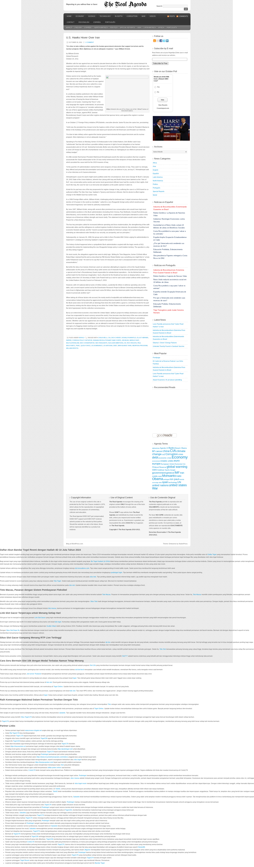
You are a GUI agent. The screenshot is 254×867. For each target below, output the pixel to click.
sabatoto (62, 713)
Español (97, 22)
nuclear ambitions (115, 343)
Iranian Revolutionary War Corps (107, 340)
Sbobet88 (141, 847)
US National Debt (110, 345)
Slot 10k (93, 665)
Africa (161, 28)
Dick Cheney (116, 337)
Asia (139, 28)
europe (156, 463)
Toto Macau (106, 594)
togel (74, 678)
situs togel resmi (81, 783)
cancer (158, 451)
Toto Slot (163, 649)
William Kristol (72, 348)
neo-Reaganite (101, 343)
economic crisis (164, 458)
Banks (172, 448)
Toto (109, 704)
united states (178, 485)
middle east (134, 340)
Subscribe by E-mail (163, 48)
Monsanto (169, 475)
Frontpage (156, 358)
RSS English (84, 22)
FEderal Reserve (159, 467)
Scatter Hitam (51, 626)
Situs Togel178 (26, 717)
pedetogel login (116, 572)
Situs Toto (93, 601)
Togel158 (44, 738)
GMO (154, 470)
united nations (160, 485)
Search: (159, 6)
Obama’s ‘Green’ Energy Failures (165, 343)
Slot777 (125, 656)
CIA (109, 337)
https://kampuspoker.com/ (44, 762)
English (78, 28)
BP (153, 451)
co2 (163, 454)
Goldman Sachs (163, 470)
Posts (172, 16)
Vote (162, 100)
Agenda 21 (164, 448)
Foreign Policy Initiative (82, 340)
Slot (62, 765)
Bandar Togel (100, 863)
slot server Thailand (34, 674)
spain (165, 482)
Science (91, 16)
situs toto (93, 577)
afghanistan (156, 448)
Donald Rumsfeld (129, 337)
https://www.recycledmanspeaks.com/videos (52, 757)
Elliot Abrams (142, 337)
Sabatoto (76, 797)
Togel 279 (19, 736)
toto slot (72, 585)
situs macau (75, 778)
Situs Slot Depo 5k (12, 630)
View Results (162, 105)
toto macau (52, 608)
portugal (166, 479)
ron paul (174, 479)
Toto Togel (57, 581)
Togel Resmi (24, 860)
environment (156, 461)
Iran (182, 472)
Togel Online (58, 686)
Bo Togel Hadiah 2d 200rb (100, 561)
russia (181, 479)
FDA (183, 464)
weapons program (140, 345)
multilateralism (72, 343)
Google (172, 470)
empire (69, 340)
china (166, 451)
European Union (167, 464)
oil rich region (130, 343)
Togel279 (36, 831)
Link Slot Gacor (40, 618)
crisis (180, 454)
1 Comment (89, 42)
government (159, 472)
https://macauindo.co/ (18, 746)
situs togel (77, 760)
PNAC (78, 345)
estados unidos (167, 461)
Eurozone (178, 464)
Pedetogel (44, 754)
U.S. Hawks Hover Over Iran (83, 37)
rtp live (108, 642)
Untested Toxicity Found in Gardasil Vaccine (168, 346)
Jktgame (87, 850)
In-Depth (119, 16)
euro (177, 460)
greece (170, 472)
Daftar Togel (212, 554)
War (143, 16)
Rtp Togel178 (14, 733)
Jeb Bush (125, 340)
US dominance (97, 345)
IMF (177, 472)
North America (101, 28)
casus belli (102, 337)
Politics (113, 28)
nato (178, 476)
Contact (70, 22)
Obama (157, 479)
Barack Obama (181, 448)
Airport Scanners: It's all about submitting (167, 380)
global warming (177, 466)
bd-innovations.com (82, 568)
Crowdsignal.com (163, 108)
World (69, 28)
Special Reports (127, 28)
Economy (80, 16)
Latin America (150, 28)
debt (155, 457)
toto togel (58, 622)
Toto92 (57, 789)
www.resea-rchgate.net (33, 730)
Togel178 (5, 721)
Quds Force (85, 345)
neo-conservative (87, 343)
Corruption (132, 16)
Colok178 (31, 770)
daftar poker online (54, 767)
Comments (183, 16)
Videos (153, 16)
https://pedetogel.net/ (65, 749)
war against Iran (124, 345)
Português (110, 22)
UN (179, 482)
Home (69, 16)
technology (173, 482)
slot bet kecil (79, 670)
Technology (105, 16)
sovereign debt (157, 482)
